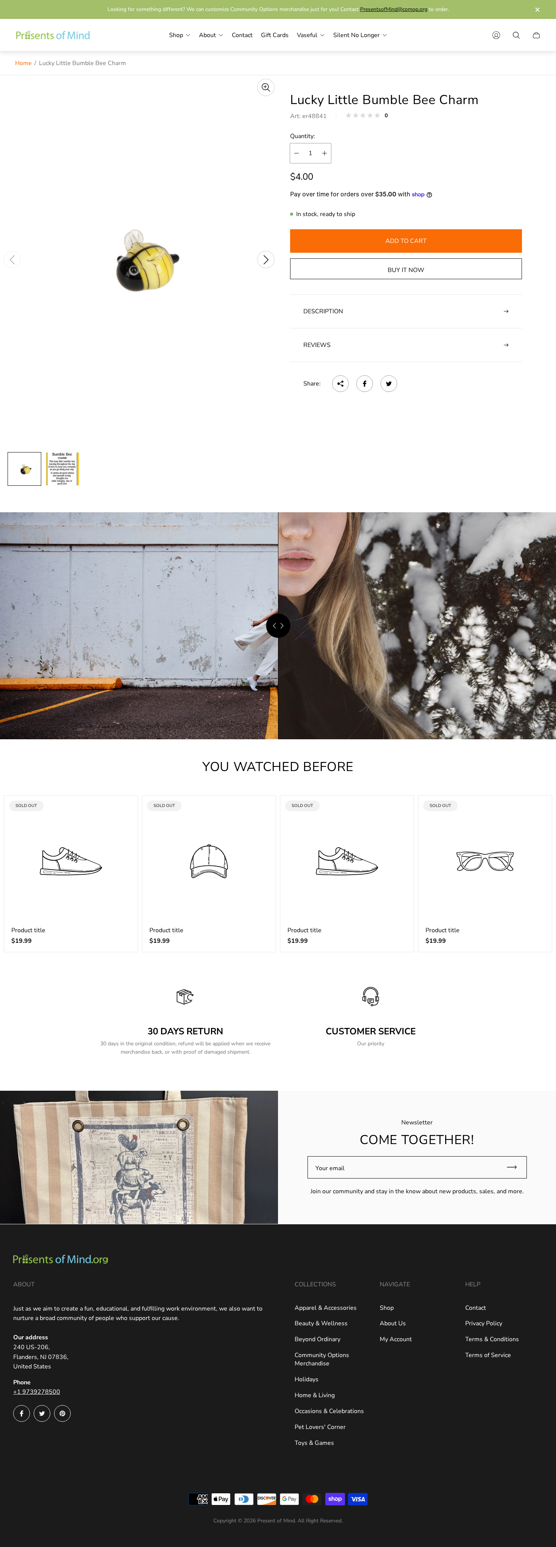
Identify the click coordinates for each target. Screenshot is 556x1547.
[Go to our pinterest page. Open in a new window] (62, 1413)
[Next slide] (266, 259)
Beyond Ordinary (317, 1339)
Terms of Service (488, 1355)
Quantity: (302, 136)
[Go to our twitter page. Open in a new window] (42, 1413)
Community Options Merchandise (322, 1359)
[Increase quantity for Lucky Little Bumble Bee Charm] (324, 153)
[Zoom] (266, 87)
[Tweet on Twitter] (389, 383)
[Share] (340, 383)
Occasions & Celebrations (329, 1411)
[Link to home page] (60, 1260)
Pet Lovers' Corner (320, 1427)
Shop (387, 1308)
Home (23, 63)
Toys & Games (314, 1443)
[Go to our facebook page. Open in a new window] (21, 1413)
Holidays (306, 1379)
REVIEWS (317, 345)
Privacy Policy (483, 1323)
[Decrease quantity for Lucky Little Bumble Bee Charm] (296, 153)
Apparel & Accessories (326, 1308)
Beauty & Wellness (321, 1323)
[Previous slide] (12, 259)
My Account (396, 1339)
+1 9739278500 (36, 1392)
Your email (330, 1168)
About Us (393, 1323)
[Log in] (496, 35)
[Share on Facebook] (364, 383)
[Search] (516, 35)
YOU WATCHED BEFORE (278, 767)
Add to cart (406, 241)
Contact (475, 1308)
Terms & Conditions (492, 1339)
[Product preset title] (70, 861)
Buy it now (406, 270)
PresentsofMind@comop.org (393, 9)
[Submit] (515, 1167)
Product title (28, 930)
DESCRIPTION (323, 311)
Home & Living (315, 1395)
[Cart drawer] (536, 35)
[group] (24, 469)
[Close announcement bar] (537, 9)
